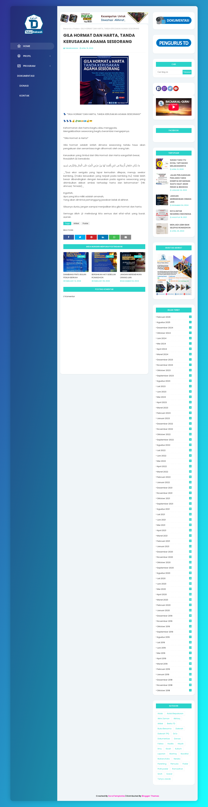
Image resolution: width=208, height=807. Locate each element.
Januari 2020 (174, 610)
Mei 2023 (174, 397)
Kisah (168, 748)
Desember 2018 (174, 679)
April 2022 (174, 466)
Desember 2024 (174, 327)
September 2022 (174, 439)
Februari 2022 (174, 477)
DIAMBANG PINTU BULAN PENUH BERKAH (74, 276)
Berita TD (171, 723)
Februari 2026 (174, 317)
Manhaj (173, 753)
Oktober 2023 (174, 370)
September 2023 (174, 375)
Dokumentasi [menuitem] (25, 76)
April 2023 (174, 402)
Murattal (185, 753)
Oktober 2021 (174, 498)
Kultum (178, 748)
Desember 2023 (174, 359)
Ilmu (160, 748)
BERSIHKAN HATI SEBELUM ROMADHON (104, 276)
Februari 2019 (174, 669)
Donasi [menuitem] (24, 85)
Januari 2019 (174, 674)
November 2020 (174, 557)
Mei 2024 (174, 343)
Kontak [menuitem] (24, 95)
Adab (160, 713)
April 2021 (174, 530)
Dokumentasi (164, 738)
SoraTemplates (116, 796)
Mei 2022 (174, 461)
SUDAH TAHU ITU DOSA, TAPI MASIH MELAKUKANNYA (179, 163)
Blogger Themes (150, 796)
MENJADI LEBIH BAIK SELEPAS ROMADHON (180, 226)
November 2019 (174, 621)
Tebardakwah (71, 48)
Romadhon (177, 769)
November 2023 (174, 365)
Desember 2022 (174, 423)
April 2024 (174, 349)
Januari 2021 (174, 546)
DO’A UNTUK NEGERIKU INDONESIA (180, 213)
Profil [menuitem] (27, 56)
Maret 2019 (174, 663)
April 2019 (174, 658)
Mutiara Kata (164, 758)
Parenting (162, 763)
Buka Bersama (164, 728)
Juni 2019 (174, 647)
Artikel (76, 223)
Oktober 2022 (174, 434)
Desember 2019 (174, 615)
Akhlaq (177, 718)
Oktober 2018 (174, 690)
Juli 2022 (174, 450)
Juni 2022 (174, 455)
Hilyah (180, 743)
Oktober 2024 (174, 333)
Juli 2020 (174, 578)
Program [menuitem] (29, 66)
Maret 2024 (174, 354)
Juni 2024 (174, 338)
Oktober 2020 (174, 562)
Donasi (177, 738)
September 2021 (174, 503)
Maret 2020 (174, 599)
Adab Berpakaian (175, 713)
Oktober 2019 (174, 626)
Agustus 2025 (174, 322)
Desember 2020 (174, 551)
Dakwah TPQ (163, 733)
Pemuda (174, 763)
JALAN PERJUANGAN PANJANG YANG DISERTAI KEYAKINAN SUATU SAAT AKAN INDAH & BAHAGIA (180, 181)
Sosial (169, 774)
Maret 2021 (174, 535)
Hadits (170, 743)
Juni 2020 (174, 583)
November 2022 (174, 429)
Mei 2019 (174, 653)
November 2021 (174, 493)
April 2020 (174, 594)
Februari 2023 (174, 413)
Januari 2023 (174, 418)
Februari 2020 (174, 605)
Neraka (177, 758)
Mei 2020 (174, 589)
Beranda (67, 28)
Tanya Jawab (164, 779)
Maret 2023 (174, 407)
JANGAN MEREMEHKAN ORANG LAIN (131, 276)
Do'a (175, 733)
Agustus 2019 (174, 637)
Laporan (161, 753)
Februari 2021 (174, 541)
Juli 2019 (174, 642)
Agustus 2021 (174, 509)
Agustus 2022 (174, 445)
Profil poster (163, 769)
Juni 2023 (174, 391)
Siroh (160, 774)
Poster (76, 28)
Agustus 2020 (174, 573)
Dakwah (179, 728)
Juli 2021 (174, 514)
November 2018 (174, 685)
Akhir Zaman (163, 718)
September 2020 (174, 567)
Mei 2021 (174, 525)
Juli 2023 (174, 386)
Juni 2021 (174, 519)
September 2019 (174, 631)
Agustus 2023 (174, 381)
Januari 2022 (174, 482)
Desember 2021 (174, 487)
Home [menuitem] (26, 46)
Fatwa (160, 743)
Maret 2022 (174, 471)
